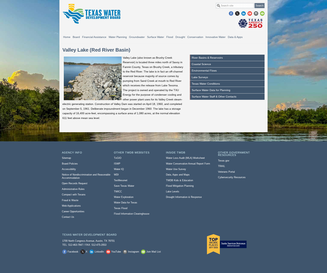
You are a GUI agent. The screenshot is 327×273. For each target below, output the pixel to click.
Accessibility (69, 169)
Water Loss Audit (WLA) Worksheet (185, 158)
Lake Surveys (200, 77)
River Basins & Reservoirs (207, 57)
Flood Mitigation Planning (180, 185)
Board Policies (70, 163)
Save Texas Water (124, 185)
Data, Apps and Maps (178, 174)
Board (76, 37)
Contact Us (68, 217)
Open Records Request (74, 183)
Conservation (195, 37)
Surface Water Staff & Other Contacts (214, 96)
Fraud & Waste (70, 200)
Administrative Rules (73, 189)
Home (66, 37)
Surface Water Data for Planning (211, 90)
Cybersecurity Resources (232, 177)
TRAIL (221, 166)
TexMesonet (120, 180)
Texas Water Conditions (206, 83)
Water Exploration (123, 197)
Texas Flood (120, 208)
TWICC (118, 191)
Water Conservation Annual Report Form (188, 163)
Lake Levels (172, 191)
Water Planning (118, 37)
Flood (169, 37)
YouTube (250, 13)
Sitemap (66, 158)
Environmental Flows (204, 70)
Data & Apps (235, 37)
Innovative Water (216, 37)
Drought (180, 37)
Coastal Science (201, 64)
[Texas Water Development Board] (91, 14)
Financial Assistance (94, 37)
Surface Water (155, 37)
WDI (116, 174)
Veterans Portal (226, 171)
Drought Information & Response (184, 197)
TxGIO (117, 158)
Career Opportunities (73, 211)
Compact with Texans (74, 194)
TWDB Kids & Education (179, 180)
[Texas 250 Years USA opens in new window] (250, 23)
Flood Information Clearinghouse (131, 213)
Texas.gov (223, 160)
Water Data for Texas (125, 202)
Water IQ (119, 169)
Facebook (231, 13)
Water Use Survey (176, 169)
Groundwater (137, 37)
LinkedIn (243, 13)
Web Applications (71, 205)
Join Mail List (262, 13)
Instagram (256, 13)
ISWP (117, 163)
